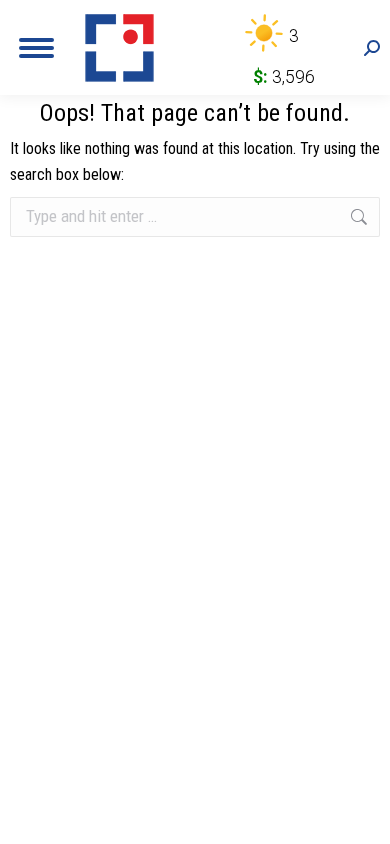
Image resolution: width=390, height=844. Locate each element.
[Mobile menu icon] (36, 48)
